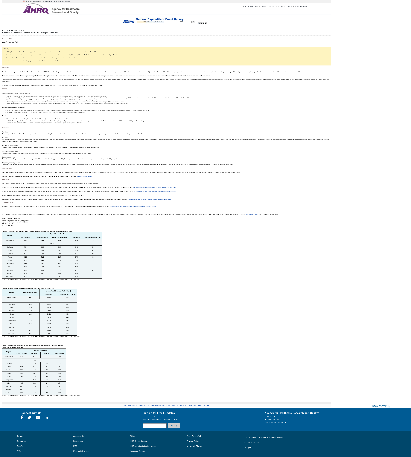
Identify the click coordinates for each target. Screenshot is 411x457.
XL (206, 23)
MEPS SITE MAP (156, 405)
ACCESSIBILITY (182, 405)
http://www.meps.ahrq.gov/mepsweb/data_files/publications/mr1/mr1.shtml (154, 187)
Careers (263, 6)
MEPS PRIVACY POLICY (169, 405)
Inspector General (137, 451)
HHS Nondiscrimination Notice (143, 446)
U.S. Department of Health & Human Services (263, 438)
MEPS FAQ (147, 405)
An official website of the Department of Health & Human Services (49, 1)
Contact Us (273, 6)
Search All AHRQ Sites (250, 6)
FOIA (132, 436)
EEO (75, 446)
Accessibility (78, 436)
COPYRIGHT (205, 405)
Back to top (379, 406)
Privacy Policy (193, 441)
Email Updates (302, 6)
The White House (251, 443)
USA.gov (247, 448)
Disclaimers (78, 441)
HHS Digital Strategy (139, 441)
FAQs (290, 6)
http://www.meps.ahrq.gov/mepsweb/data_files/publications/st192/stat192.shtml (133, 206)
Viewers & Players (194, 446)
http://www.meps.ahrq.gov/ (84, 176)
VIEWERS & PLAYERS (194, 405)
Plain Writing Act (194, 436)
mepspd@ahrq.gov (251, 214)
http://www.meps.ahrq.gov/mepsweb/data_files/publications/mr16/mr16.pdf (149, 199)
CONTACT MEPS (138, 405)
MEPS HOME (128, 405)
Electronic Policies (81, 451)
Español (282, 6)
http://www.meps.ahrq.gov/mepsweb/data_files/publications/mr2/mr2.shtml (155, 191)
